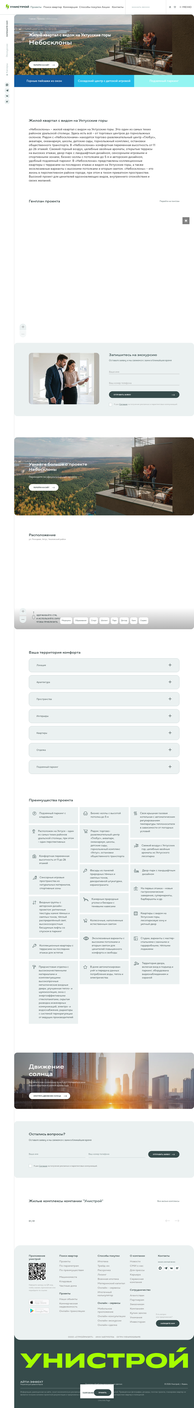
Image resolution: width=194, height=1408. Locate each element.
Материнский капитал (111, 1283)
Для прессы (137, 1270)
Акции (106, 7)
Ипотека (103, 1261)
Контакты (118, 7)
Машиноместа (68, 1277)
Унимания (136, 1317)
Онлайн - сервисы (109, 1287)
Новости (135, 1261)
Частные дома (68, 1285)
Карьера (135, 1274)
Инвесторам (137, 1322)
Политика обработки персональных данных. (104, 1384)
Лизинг (102, 1274)
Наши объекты (68, 1299)
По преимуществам (71, 1270)
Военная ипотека (108, 1279)
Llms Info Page (104, 1400)
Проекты (36, 7)
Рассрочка (104, 1270)
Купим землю (138, 1313)
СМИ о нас (136, 1266)
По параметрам (69, 1266)
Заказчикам (137, 1304)
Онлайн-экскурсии (109, 1320)
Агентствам (137, 1295)
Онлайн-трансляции (72, 1311)
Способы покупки (90, 7)
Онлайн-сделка (107, 1325)
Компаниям (137, 1308)
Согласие (123, 404)
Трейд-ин (103, 1266)
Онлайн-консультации (111, 1316)
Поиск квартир (52, 7)
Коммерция (70, 7)
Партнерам (137, 1300)
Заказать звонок (141, 7)
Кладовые (65, 1281)
